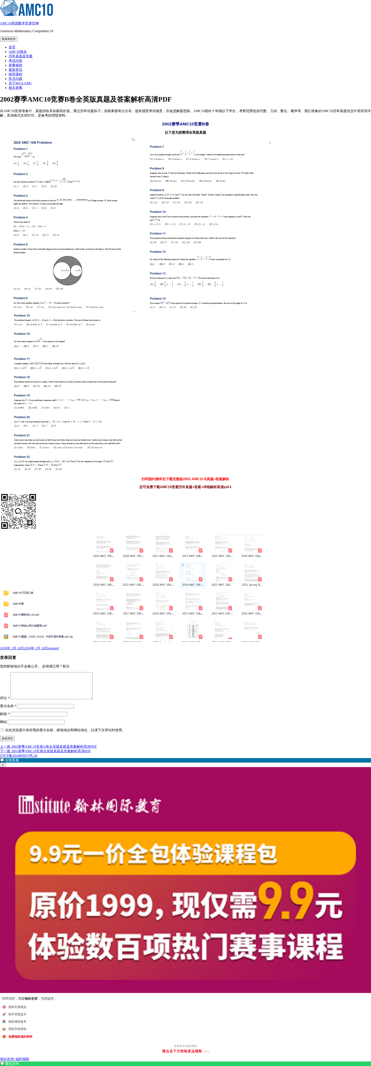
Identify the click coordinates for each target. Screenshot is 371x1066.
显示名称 (8, 706)
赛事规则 (15, 65)
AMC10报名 (18, 51)
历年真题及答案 (21, 56)
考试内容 (15, 60)
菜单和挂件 (9, 39)
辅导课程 (15, 74)
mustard (53, 648)
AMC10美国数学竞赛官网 (19, 23)
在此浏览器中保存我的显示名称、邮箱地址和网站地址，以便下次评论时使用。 (65, 730)
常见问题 (15, 79)
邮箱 (4, 714)
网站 (3, 722)
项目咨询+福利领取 (14, 1059)
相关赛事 (15, 88)
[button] (185, 760)
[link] (185, 1063)
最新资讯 (15, 70)
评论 (4, 698)
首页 (12, 47)
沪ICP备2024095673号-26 (18, 755)
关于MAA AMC (20, 83)
